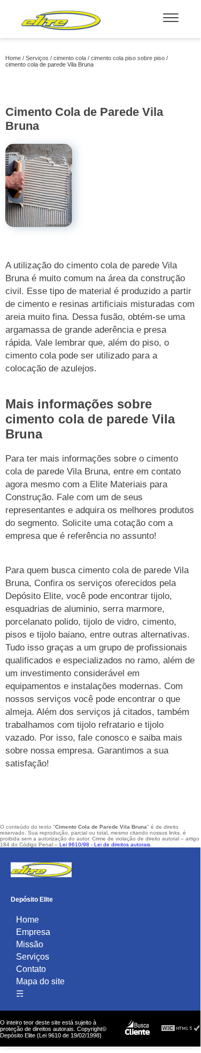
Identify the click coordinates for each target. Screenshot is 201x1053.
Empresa (33, 932)
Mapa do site (40, 981)
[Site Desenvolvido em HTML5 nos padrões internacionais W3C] (180, 1029)
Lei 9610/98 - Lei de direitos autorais (104, 844)
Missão (29, 944)
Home (27, 919)
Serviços (32, 956)
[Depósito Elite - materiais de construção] (60, 32)
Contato (31, 969)
